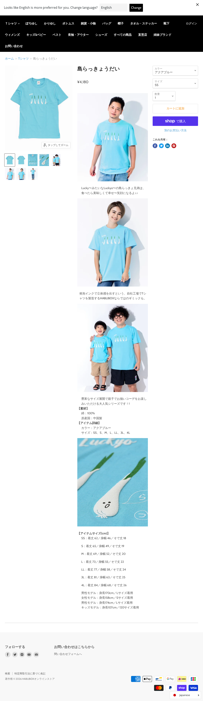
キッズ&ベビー (36, 35)
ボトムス (68, 23)
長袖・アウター (78, 35)
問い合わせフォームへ (68, 654)
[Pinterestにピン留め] (173, 145)
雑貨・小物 (88, 23)
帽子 (121, 23)
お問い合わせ (14, 46)
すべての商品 (123, 35)
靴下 (166, 23)
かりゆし (50, 23)
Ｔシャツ (11, 23)
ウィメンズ (12, 35)
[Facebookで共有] (155, 145)
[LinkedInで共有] (167, 145)
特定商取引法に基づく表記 (29, 673)
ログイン (191, 23)
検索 (7, 673)
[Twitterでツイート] (161, 145)
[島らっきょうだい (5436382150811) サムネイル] (10, 160)
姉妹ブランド (162, 35)
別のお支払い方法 (175, 130)
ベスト (57, 35)
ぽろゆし (31, 23)
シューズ (101, 35)
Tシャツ (23, 58)
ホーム (9, 58)
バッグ (106, 23)
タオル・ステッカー (143, 23)
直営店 (142, 35)
